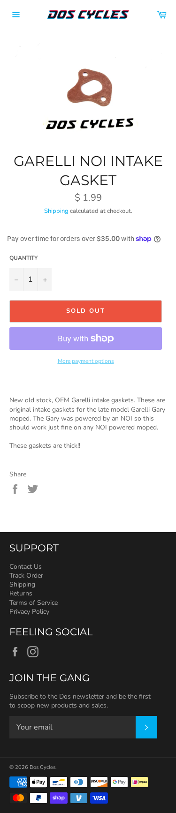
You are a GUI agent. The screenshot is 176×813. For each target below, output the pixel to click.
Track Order (26, 575)
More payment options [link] (86, 361)
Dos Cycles (42, 767)
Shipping (56, 211)
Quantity (23, 258)
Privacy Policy (29, 611)
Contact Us (25, 566)
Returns (20, 593)
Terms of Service (33, 602)
